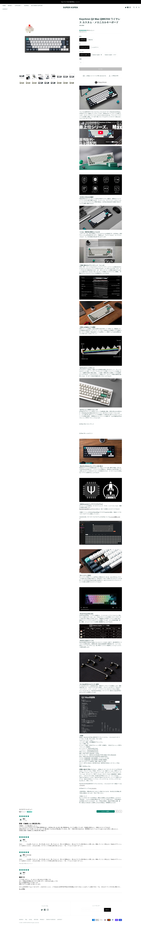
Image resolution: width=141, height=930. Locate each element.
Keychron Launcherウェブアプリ (87, 509)
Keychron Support (37, 5)
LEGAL (30, 919)
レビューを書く (105, 811)
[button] (83, 30)
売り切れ (101, 69)
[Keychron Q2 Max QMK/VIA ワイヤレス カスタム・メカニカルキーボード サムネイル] (22, 76)
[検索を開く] (134, 7)
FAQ (26, 919)
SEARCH (21, 919)
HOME (4, 5)
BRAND (10, 5)
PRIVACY (42, 919)
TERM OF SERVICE (50, 919)
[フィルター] (116, 811)
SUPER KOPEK (70, 7)
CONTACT (5, 9)
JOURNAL (26, 5)
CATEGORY (18, 5)
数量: (80, 59)
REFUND (36, 919)
